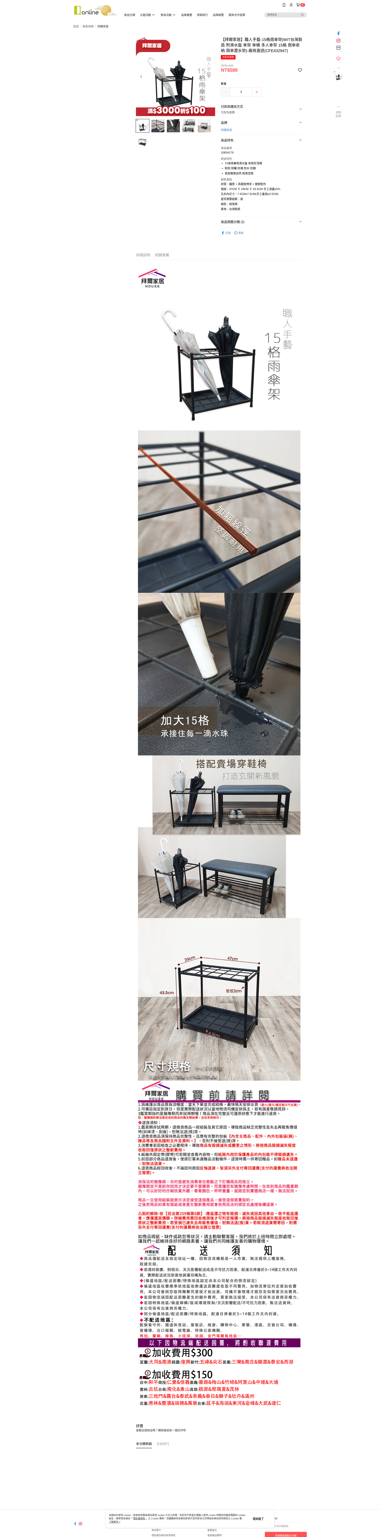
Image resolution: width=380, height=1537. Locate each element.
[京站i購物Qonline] (95, 10)
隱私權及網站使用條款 (163, 1535)
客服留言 (212, 1530)
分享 (228, 233)
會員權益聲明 (214, 1535)
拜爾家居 (226, 130)
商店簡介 (156, 1530)
